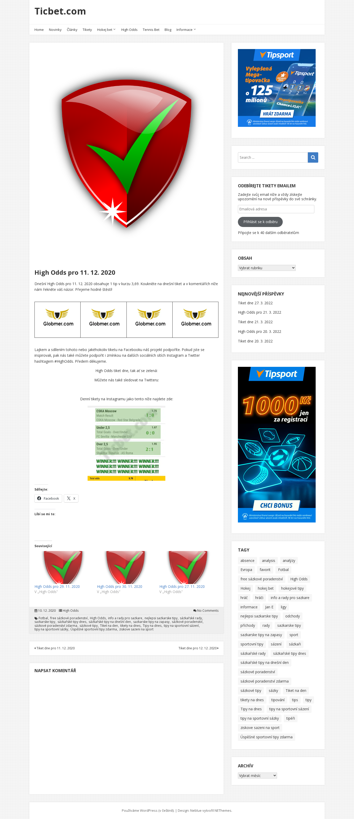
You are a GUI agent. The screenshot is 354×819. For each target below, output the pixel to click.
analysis (268, 560)
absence (247, 560)
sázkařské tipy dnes (72, 622)
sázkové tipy (89, 626)
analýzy (289, 560)
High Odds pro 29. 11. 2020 (57, 586)
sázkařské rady (191, 618)
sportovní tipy (251, 644)
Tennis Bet (151, 29)
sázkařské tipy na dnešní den (110, 622)
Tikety (87, 29)
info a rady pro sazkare (125, 618)
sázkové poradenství (187, 622)
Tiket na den (109, 626)
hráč (244, 597)
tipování (278, 699)
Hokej (245, 588)
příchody (247, 625)
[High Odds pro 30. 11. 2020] (125, 567)
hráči (259, 597)
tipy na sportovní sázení (181, 626)
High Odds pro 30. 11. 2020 (119, 586)
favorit (265, 569)
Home (39, 29)
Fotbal (43, 618)
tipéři (290, 718)
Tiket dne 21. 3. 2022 (255, 321)
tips (295, 699)
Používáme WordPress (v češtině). (148, 810)
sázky (273, 690)
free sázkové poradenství (69, 618)
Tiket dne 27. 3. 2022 (255, 302)
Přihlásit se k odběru (260, 221)
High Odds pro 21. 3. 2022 (259, 312)
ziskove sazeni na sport (136, 629)
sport (293, 634)
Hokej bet (104, 29)
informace (249, 606)
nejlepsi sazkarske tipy (161, 618)
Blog (168, 29)
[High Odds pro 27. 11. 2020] (188, 567)
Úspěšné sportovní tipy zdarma (93, 629)
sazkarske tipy (44, 622)
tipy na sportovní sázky (51, 629)
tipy (308, 699)
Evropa (246, 569)
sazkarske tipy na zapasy (151, 622)
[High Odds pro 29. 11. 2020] (63, 567)
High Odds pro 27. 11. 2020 (182, 586)
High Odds (129, 29)
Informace (184, 29)
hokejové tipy (292, 588)
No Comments (207, 610)
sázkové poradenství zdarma (55, 626)
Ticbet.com (60, 11)
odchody (292, 616)
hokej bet (266, 588)
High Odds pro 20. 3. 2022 (259, 331)
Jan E (269, 606)
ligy (283, 606)
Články (72, 29)
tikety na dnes (130, 626)
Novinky (55, 29)
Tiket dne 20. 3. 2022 (255, 341)
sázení (276, 644)
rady (266, 625)
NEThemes (223, 810)
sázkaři (295, 644)
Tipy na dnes (152, 626)
